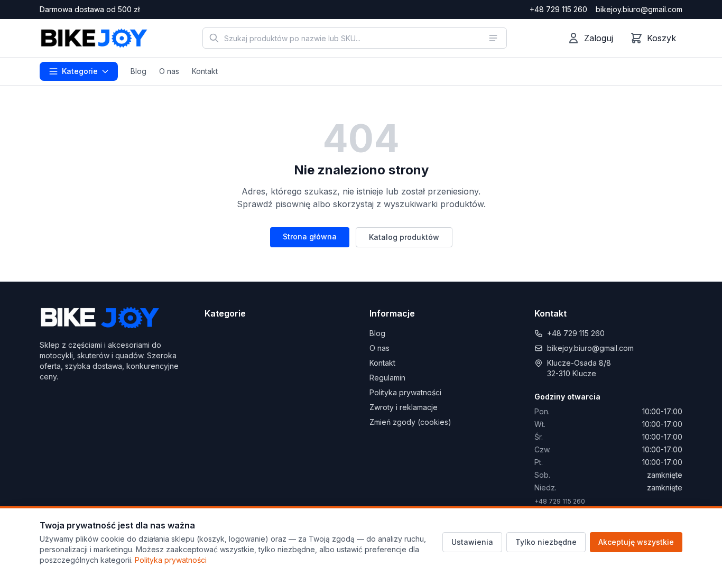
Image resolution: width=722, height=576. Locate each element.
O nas (169, 71)
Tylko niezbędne (546, 541)
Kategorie (80, 71)
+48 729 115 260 (558, 9)
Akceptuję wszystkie (636, 541)
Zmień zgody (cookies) (410, 421)
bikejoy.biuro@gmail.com (639, 9)
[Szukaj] (214, 38)
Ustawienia (472, 541)
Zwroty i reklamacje (403, 407)
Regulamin (387, 377)
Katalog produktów (404, 237)
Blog (138, 71)
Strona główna (310, 236)
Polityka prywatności (405, 392)
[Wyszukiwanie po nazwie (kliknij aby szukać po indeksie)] (493, 38)
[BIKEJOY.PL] (94, 38)
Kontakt (205, 71)
